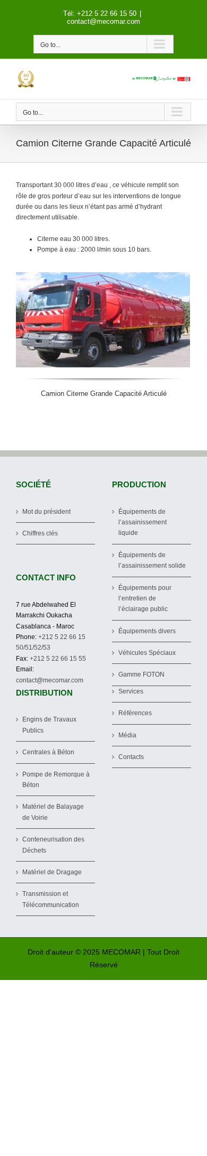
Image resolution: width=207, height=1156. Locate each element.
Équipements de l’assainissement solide (152, 560)
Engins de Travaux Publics (49, 725)
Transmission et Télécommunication (50, 899)
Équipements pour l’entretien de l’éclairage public (144, 598)
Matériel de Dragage (52, 872)
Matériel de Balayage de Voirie (53, 812)
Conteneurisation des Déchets (53, 845)
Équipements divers (147, 631)
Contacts (131, 757)
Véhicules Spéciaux (147, 652)
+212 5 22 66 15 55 (58, 658)
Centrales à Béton (48, 752)
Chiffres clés (40, 533)
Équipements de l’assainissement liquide (142, 522)
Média (127, 735)
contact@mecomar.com (103, 21)
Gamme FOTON (141, 674)
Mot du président (46, 511)
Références (135, 713)
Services (130, 691)
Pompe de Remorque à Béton (56, 780)
